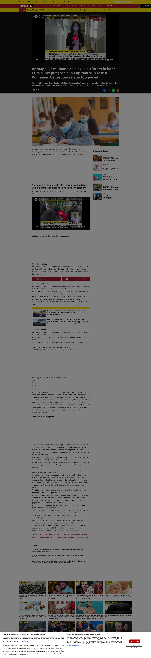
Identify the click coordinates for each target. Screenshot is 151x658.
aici (30, 650)
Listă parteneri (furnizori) (73, 645)
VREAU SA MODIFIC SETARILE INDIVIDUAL (134, 646)
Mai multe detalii (24, 641)
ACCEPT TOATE (135, 641)
